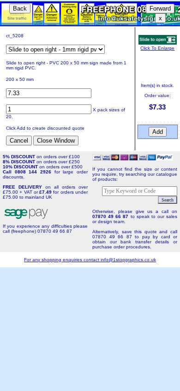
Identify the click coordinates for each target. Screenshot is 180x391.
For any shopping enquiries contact (62, 259)
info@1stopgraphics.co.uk (128, 259)
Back (20, 8)
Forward (160, 8)
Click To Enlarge (157, 48)
